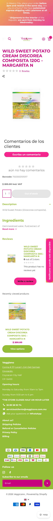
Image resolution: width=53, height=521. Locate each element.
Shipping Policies (11, 424)
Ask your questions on (24, 413)
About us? (7, 420)
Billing (5, 436)
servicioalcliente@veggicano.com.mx (26, 409)
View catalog (4, 39)
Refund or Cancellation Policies (19, 428)
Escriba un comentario (26, 154)
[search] (9, 39)
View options (17, 349)
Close (50, 13)
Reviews (7, 239)
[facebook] (10, 472)
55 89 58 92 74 (13, 405)
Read (8, 229)
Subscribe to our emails (15, 476)
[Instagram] (3, 472)
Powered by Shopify (36, 494)
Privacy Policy (9, 432)
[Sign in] (43, 39)
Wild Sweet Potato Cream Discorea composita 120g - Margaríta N (17, 334)
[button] (9, 191)
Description (9, 204)
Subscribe (47, 483)
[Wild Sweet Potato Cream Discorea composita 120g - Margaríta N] (17, 311)
